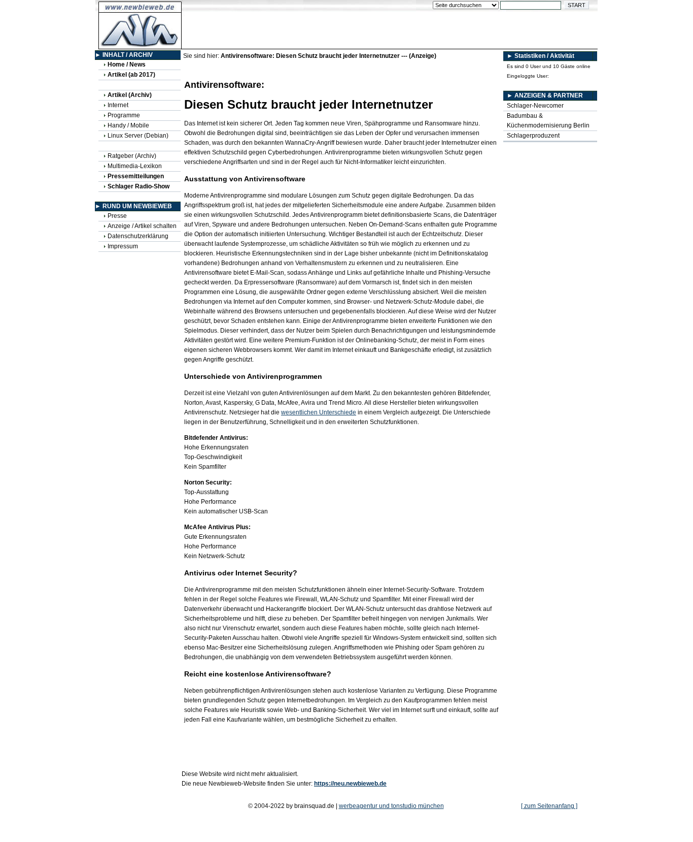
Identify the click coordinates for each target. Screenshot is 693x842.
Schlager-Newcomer (535, 105)
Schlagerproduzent (533, 135)
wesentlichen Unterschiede (318, 412)
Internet (118, 105)
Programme (124, 115)
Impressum (123, 246)
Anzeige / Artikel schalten (142, 226)
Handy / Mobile (128, 125)
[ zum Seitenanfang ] (549, 805)
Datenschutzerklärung (138, 236)
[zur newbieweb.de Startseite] (140, 43)
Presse (117, 215)
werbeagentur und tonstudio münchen (391, 805)
